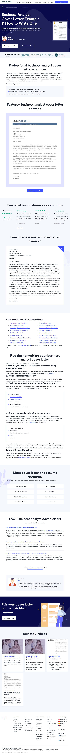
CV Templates (28, 719)
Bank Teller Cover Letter (17, 333)
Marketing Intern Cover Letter (47, 335)
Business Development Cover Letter (20, 337)
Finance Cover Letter (45, 323)
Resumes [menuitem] (18, 2)
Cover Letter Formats (21, 502)
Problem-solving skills (16, 399)
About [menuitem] (44, 2)
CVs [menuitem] (23, 2)
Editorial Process (51, 723)
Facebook (62, 735)
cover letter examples (25, 345)
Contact (49, 721)
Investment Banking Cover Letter (48, 328)
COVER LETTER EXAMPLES (9, 656)
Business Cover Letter (16, 335)
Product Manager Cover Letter (48, 340)
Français (62, 725)
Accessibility (50, 734)
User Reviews (50, 725)
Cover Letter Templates (20, 491)
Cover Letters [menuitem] (29, 2)
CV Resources (28, 730)
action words (32, 422)
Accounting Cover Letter (17, 325)
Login (52, 2)
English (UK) (63, 721)
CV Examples (27, 723)
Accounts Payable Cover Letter (19, 330)
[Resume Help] (7, 718)
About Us (49, 719)
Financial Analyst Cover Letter (47, 325)
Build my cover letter (62, 2)
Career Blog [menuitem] (38, 2)
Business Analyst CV (49, 530)
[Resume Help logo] (6, 2)
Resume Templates (50, 491)
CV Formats (27, 725)
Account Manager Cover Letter (19, 323)
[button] (61, 730)
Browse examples (27, 46)
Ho (19, 580)
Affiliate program (51, 736)
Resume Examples (50, 496)
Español (62, 723)
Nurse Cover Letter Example (12, 658)
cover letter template (24, 457)
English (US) (63, 719)
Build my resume (9, 618)
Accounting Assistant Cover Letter (20, 328)
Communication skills (16, 397)
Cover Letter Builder (20, 486)
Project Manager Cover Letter (47, 342)
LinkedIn (51, 373)
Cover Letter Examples (11, 7)
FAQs (48, 728)
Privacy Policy (50, 732)
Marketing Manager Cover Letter (48, 337)
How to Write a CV (29, 728)
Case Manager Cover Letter (18, 340)
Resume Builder (50, 486)
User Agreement (51, 730)
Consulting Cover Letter (16, 342)
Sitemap (49, 739)
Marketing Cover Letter (45, 333)
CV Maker (26, 721)
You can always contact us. (35, 569)
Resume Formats (50, 502)
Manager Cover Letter (45, 330)
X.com (62, 738)
